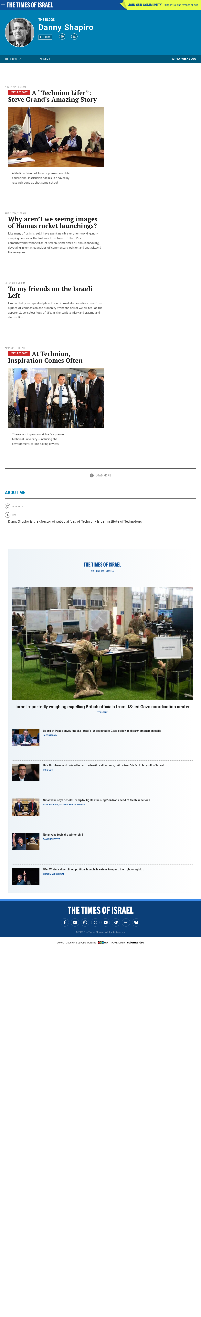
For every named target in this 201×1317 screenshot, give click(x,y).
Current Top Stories (102, 571)
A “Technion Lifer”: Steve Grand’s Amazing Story (52, 96)
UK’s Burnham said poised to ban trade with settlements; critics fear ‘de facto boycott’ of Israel (103, 765)
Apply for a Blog (184, 58)
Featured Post (19, 92)
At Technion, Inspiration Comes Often (45, 357)
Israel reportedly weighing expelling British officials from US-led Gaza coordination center (102, 706)
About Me (45, 58)
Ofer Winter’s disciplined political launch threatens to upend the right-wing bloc (93, 869)
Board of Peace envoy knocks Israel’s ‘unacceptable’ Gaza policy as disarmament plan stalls (102, 730)
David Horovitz (51, 839)
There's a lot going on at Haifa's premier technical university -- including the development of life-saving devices (38, 439)
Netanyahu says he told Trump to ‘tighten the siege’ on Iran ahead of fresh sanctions (96, 800)
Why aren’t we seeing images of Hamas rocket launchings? (52, 222)
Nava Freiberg (50, 805)
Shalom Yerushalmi (53, 874)
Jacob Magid (50, 735)
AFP (83, 805)
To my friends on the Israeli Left (50, 292)
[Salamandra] (135, 942)
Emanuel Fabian (67, 805)
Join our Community (145, 5)
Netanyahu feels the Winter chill (63, 834)
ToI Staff (102, 712)
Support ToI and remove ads (181, 4)
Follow (45, 37)
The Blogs (46, 19)
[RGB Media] (103, 942)
